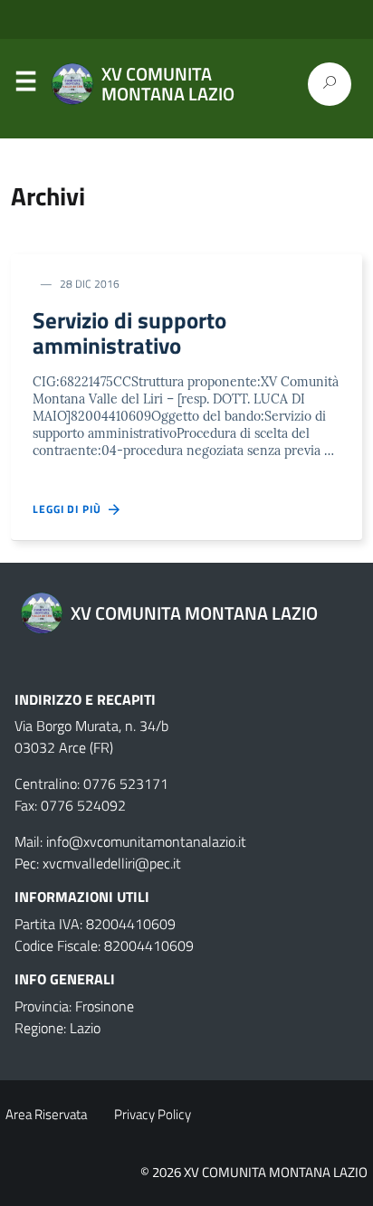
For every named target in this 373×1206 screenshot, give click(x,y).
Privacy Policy (152, 1114)
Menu (25, 85)
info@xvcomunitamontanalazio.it (146, 841)
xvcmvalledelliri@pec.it (112, 863)
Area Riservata (46, 1114)
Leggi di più (71, 509)
